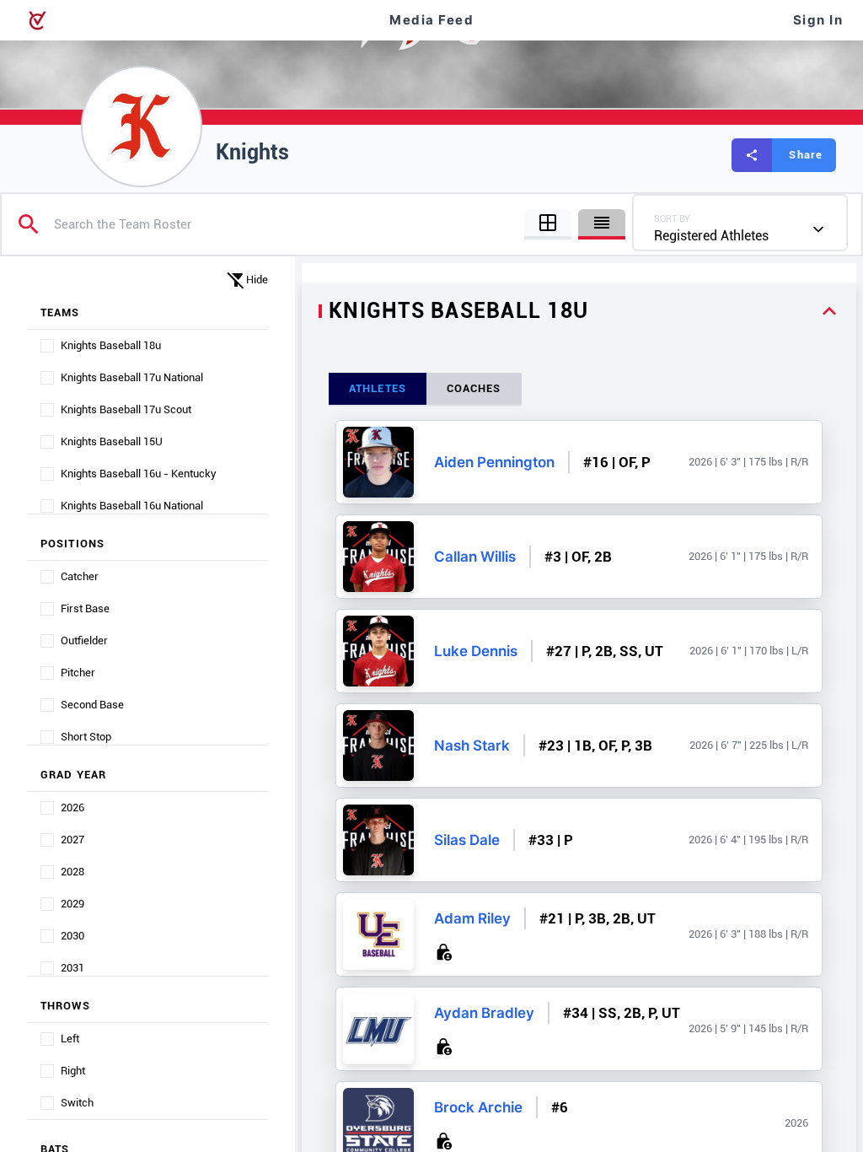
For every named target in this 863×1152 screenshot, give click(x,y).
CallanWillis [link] (475, 556)
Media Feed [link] (431, 20)
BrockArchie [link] (478, 1107)
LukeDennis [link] (475, 651)
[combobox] (740, 223)
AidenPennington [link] (494, 462)
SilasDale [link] (467, 840)
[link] (378, 462)
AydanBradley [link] (484, 1012)
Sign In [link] (818, 20)
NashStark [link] (472, 745)
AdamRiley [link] (472, 918)
